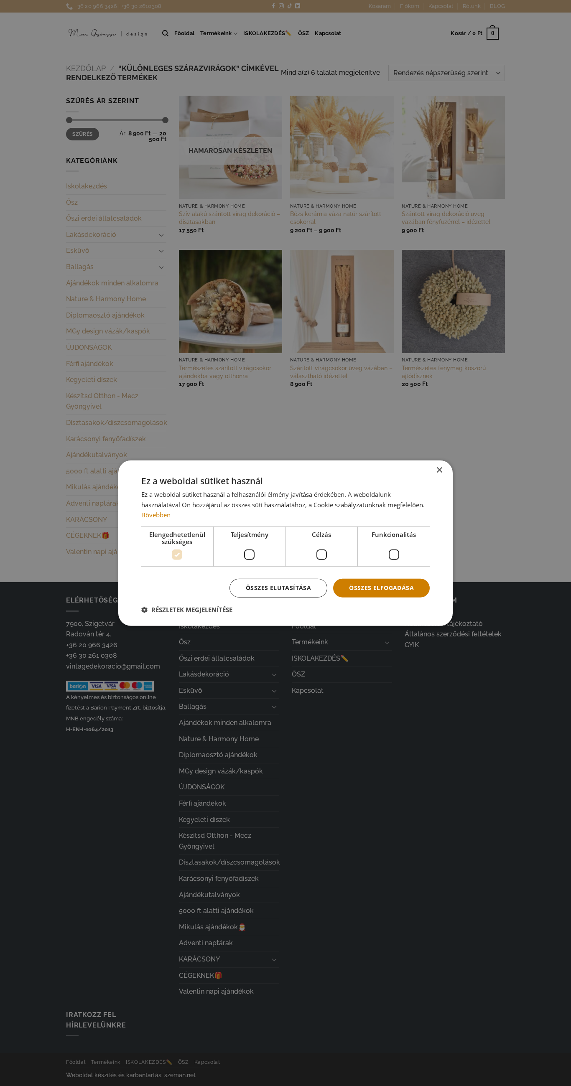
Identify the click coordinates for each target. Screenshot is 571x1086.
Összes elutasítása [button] (278, 588)
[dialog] (285, 543)
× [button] (439, 470)
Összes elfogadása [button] (381, 588)
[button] (186, 609)
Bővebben (156, 515)
